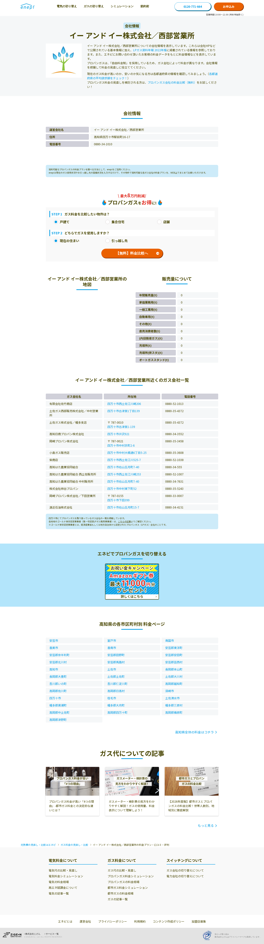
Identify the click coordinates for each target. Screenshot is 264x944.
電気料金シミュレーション (66, 876)
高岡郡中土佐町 (59, 712)
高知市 (53, 669)
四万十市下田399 (118, 500)
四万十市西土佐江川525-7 (124, 460)
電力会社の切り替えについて (185, 876)
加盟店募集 (199, 921)
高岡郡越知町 (173, 683)
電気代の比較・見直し (63, 870)
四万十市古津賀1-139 (121, 427)
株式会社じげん (32, 934)
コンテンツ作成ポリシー (168, 921)
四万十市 (55, 698)
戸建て (65, 221)
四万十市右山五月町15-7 (123, 507)
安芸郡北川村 (58, 662)
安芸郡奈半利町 (59, 655)
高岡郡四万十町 (117, 712)
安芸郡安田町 (173, 655)
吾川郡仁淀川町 (117, 683)
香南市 (111, 648)
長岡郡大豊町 (58, 676)
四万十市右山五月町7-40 (123, 467)
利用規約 (140, 921)
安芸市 (53, 640)
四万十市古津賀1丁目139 (123, 411)
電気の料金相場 (59, 882)
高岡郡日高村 (116, 691)
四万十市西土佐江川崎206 (124, 404)
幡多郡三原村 (173, 705)
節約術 (144, 6)
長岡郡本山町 (173, 669)
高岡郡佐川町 (58, 691)
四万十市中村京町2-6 (121, 445)
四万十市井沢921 (118, 434)
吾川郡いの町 (58, 683)
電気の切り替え (67, 6)
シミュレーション (122, 6)
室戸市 (111, 640)
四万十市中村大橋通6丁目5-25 (127, 452)
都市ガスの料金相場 (120, 893)
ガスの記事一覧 (118, 899)
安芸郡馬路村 (116, 662)
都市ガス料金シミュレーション (128, 887)
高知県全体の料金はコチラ (194, 732)
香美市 (53, 648)
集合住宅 (118, 221)
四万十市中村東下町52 (121, 488)
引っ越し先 (120, 240)
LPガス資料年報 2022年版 (150, 50)
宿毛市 (111, 698)
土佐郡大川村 (173, 676)
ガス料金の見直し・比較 (74, 845)
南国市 (169, 640)
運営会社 (85, 921)
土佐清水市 (172, 698)
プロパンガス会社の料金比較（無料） (172, 82)
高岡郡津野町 (58, 719)
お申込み (228, 6)
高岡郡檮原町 (173, 712)
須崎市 (169, 691)
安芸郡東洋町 (173, 648)
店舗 (166, 221)
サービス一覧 (52, 934)
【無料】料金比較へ (132, 253)
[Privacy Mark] (208, 935)
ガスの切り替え (94, 6)
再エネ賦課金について (63, 887)
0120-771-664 (193, 6)
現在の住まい (69, 240)
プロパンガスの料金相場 (123, 882)
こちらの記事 (124, 521)
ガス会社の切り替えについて (185, 870)
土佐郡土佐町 (116, 676)
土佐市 (111, 669)
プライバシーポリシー (112, 921)
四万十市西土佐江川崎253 (124, 474)
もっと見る (206, 825)
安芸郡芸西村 (173, 662)
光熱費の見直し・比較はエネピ (38, 845)
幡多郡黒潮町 (58, 705)
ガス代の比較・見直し (122, 870)
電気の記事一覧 (59, 893)
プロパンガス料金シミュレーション (131, 876)
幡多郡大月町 (116, 705)
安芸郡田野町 (116, 655)
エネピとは (65, 921)
